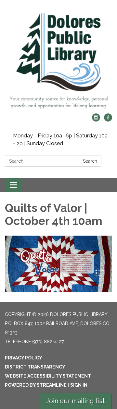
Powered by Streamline (36, 385)
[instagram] (96, 120)
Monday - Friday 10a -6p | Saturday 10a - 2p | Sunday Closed (60, 139)
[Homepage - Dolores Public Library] (58, 59)
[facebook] (108, 120)
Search (90, 161)
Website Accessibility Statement (48, 376)
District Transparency (35, 366)
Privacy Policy (23, 357)
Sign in (78, 385)
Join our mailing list (75, 401)
